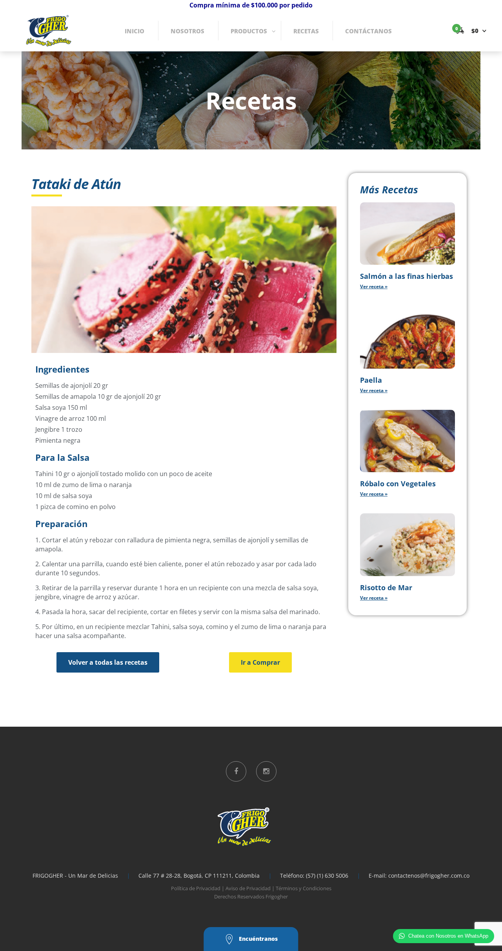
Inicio (134, 31)
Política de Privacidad (195, 888)
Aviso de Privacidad (248, 888)
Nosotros (187, 31)
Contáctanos (368, 31)
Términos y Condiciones (303, 888)
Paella (371, 380)
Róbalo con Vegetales (398, 483)
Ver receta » (373, 286)
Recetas (306, 31)
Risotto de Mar (386, 587)
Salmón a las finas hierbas (406, 276)
